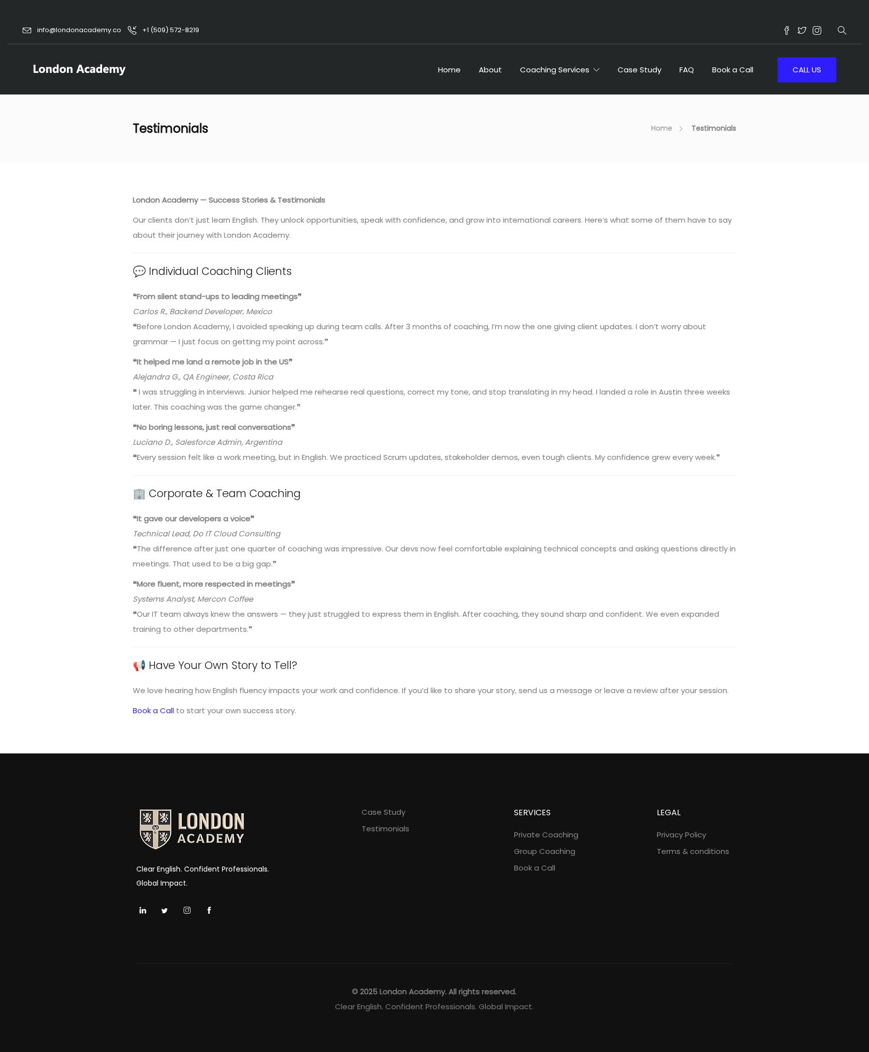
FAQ (686, 69)
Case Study (639, 69)
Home (449, 69)
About (490, 69)
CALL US (807, 69)
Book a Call (732, 69)
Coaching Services (554, 69)
